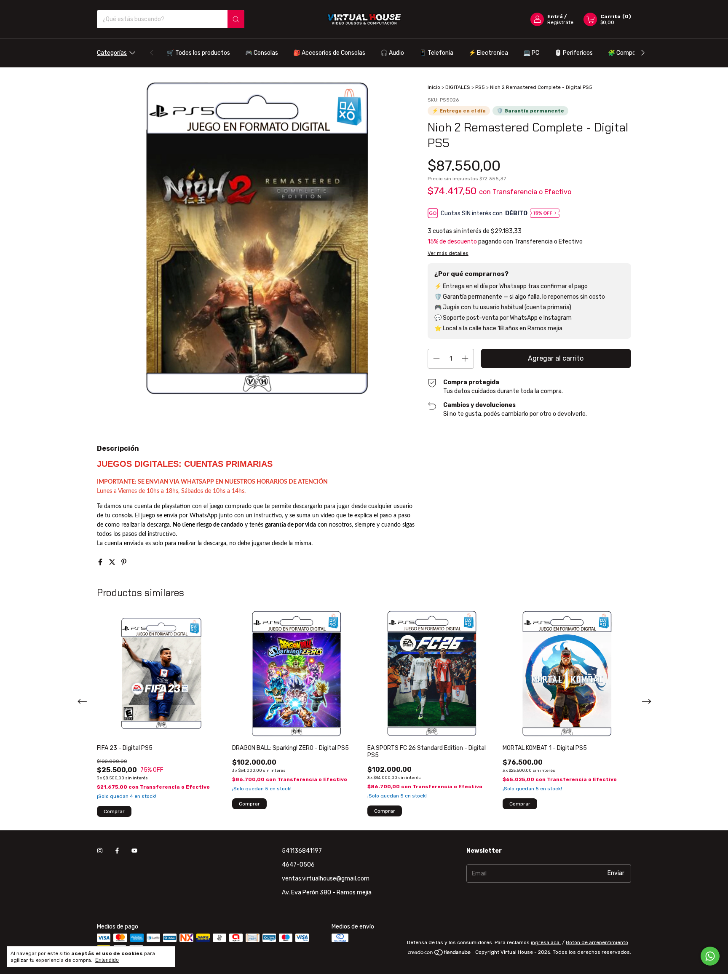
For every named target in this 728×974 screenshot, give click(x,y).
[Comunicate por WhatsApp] (710, 956)
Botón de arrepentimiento (597, 942)
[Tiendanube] (439, 954)
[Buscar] (236, 19)
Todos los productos (198, 52)
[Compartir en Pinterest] (123, 562)
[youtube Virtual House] (134, 850)
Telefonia (436, 52)
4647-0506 (298, 864)
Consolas (261, 52)
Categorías (112, 52)
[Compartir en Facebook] (101, 562)
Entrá (555, 16)
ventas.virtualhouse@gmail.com (325, 878)
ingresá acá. (546, 942)
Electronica (488, 52)
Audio (392, 52)
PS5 (480, 87)
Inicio (434, 87)
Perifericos (573, 52)
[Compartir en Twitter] (113, 562)
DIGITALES (457, 87)
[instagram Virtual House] (100, 850)
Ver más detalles (448, 253)
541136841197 (302, 850)
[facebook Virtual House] (117, 850)
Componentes (631, 52)
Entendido (107, 960)
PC (531, 52)
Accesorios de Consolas (329, 52)
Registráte (560, 22)
